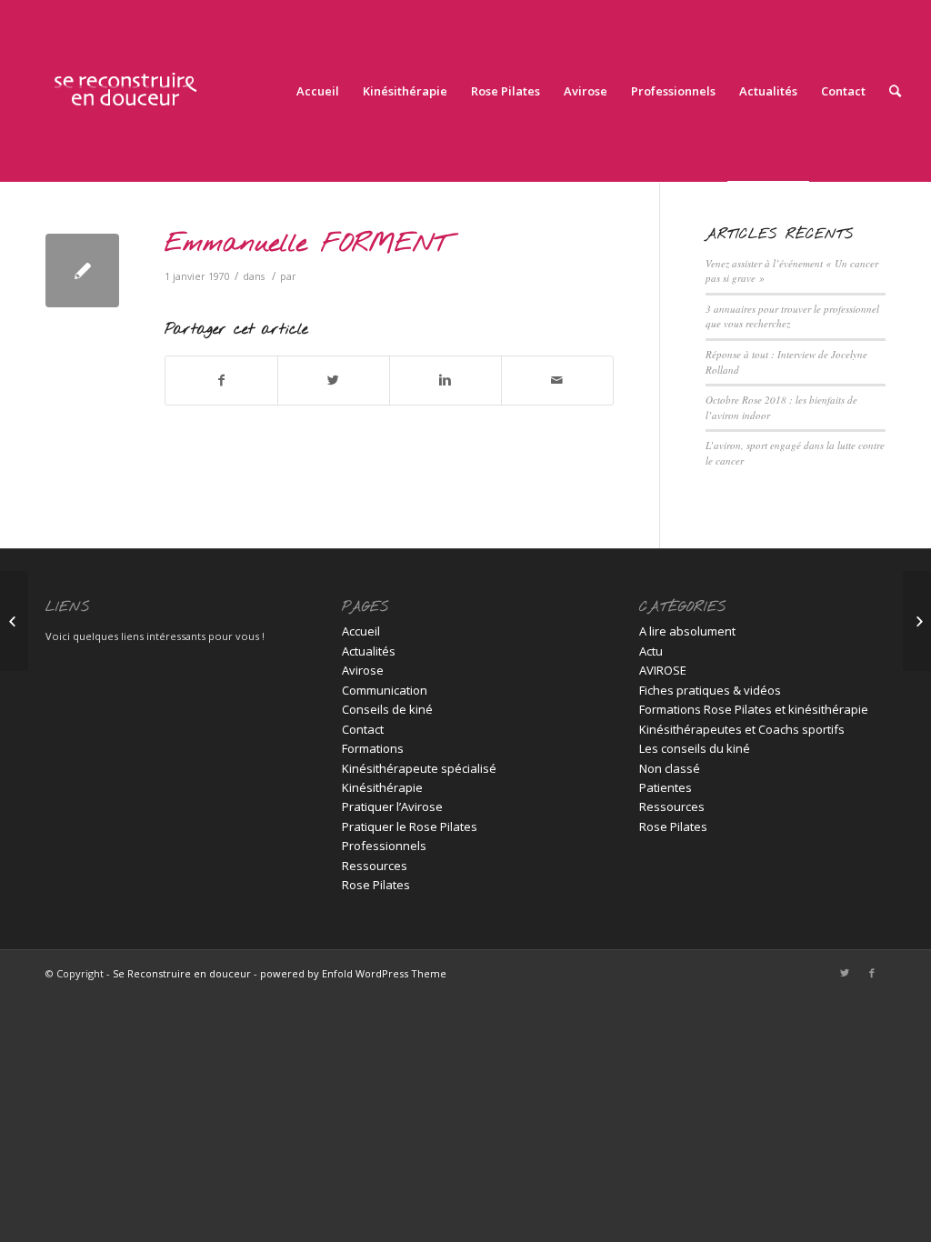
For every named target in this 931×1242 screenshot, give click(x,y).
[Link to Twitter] (844, 973)
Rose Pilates (376, 884)
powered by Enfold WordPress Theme (353, 973)
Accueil (361, 631)
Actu (651, 651)
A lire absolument (687, 631)
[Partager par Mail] (557, 380)
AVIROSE (662, 670)
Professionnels (384, 845)
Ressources (374, 865)
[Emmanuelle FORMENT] (82, 270)
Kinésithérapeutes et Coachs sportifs (742, 729)
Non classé (669, 768)
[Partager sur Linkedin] (445, 380)
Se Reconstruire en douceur (182, 973)
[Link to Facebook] (872, 973)
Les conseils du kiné (694, 748)
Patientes (665, 787)
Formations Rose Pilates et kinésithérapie (753, 709)
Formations (373, 748)
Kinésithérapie (382, 787)
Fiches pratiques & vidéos (710, 690)
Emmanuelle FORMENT (306, 244)
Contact (363, 729)
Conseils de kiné (387, 709)
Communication (384, 690)
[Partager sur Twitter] (333, 380)
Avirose (363, 670)
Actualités (368, 651)
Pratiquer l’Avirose (392, 806)
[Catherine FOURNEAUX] (14, 621)
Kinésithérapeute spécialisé (419, 768)
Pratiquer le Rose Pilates (409, 826)
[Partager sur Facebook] (221, 380)
